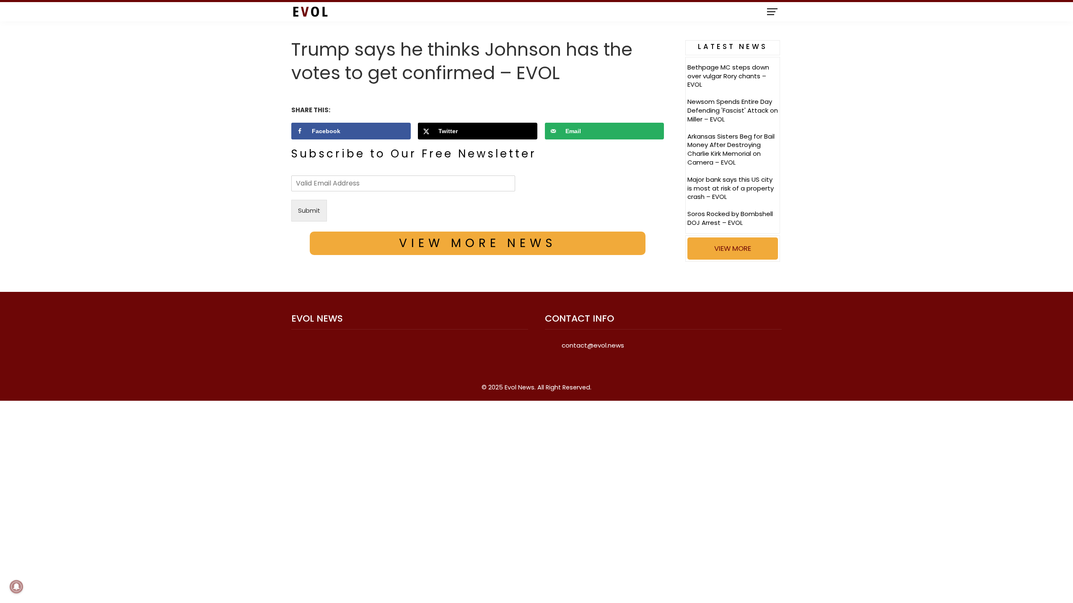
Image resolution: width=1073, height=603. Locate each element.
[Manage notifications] (16, 586)
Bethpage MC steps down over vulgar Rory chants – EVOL (728, 76)
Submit (309, 210)
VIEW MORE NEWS (478, 243)
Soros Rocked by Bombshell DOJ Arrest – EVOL (730, 218)
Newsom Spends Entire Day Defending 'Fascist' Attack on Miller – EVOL (732, 110)
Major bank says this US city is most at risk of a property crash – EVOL (730, 188)
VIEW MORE (732, 248)
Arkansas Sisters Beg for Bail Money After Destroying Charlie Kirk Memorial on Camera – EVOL (731, 149)
